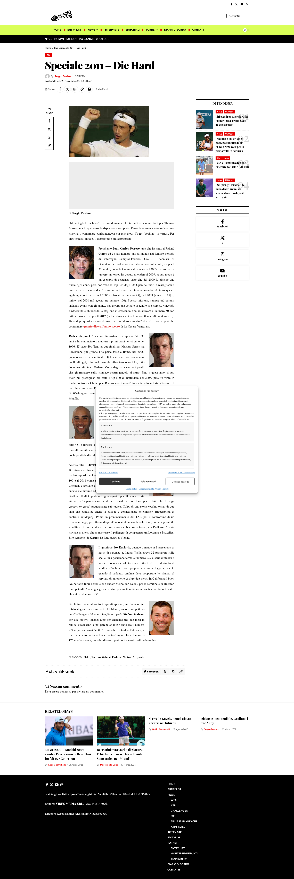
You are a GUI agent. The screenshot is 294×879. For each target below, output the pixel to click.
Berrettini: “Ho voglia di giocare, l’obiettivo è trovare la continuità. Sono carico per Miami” (120, 754)
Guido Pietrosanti (161, 729)
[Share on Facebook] (60, 89)
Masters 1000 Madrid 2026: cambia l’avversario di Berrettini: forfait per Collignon (68, 754)
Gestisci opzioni (180, 481)
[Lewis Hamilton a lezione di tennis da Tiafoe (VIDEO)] (204, 165)
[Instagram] (247, 4)
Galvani (106, 657)
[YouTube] (242, 4)
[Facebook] (231, 4)
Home (48, 47)
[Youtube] (222, 273)
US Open (229, 111)
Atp (48, 54)
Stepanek (138, 657)
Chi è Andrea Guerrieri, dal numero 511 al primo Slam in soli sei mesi (232, 121)
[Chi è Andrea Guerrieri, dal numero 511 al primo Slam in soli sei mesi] (204, 119)
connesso (65, 691)
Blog (55, 47)
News (219, 111)
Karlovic (117, 657)
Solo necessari (148, 481)
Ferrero (96, 657)
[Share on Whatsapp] (74, 89)
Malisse (127, 657)
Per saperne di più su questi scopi (181, 472)
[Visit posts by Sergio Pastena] (47, 76)
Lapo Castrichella (57, 764)
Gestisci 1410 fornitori (108, 472)
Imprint (165, 488)
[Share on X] (67, 89)
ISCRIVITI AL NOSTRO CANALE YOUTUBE (81, 39)
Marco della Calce (109, 764)
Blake (87, 657)
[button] (246, 15)
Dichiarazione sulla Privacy (150, 488)
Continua (115, 481)
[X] (236, 4)
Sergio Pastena (63, 76)
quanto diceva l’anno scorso (101, 326)
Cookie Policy (131, 488)
